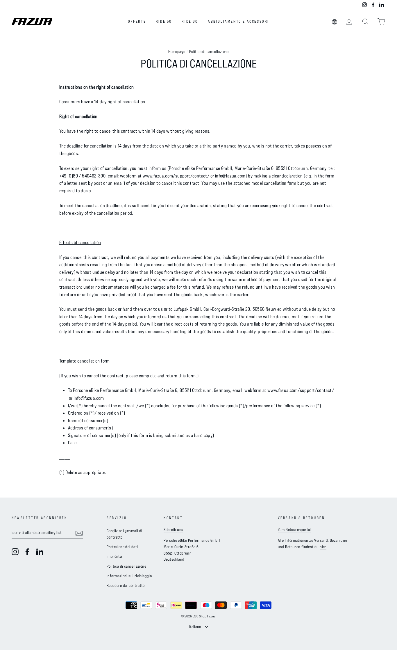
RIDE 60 (190, 21)
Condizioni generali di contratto (124, 533)
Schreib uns (173, 529)
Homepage (176, 51)
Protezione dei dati (122, 546)
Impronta (114, 556)
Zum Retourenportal (294, 529)
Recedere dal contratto (126, 585)
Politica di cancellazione (126, 566)
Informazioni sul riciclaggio (129, 575)
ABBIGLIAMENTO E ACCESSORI (238, 21)
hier (323, 546)
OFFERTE (137, 21)
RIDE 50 (164, 21)
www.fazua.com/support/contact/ (300, 390)
